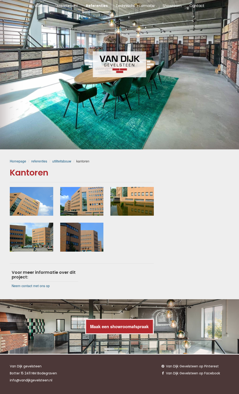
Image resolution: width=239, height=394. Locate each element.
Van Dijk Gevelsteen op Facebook (192, 373)
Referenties (97, 5)
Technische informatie (135, 5)
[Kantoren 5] (82, 237)
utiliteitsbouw (61, 161)
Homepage (18, 161)
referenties (39, 161)
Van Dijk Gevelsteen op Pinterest (192, 366)
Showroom (172, 5)
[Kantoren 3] (132, 201)
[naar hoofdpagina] (119, 64)
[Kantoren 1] (31, 201)
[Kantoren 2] (82, 201)
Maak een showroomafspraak (119, 327)
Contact (197, 5)
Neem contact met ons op (31, 285)
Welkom (42, 5)
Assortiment (67, 5)
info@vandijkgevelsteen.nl (31, 380)
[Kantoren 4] (31, 237)
